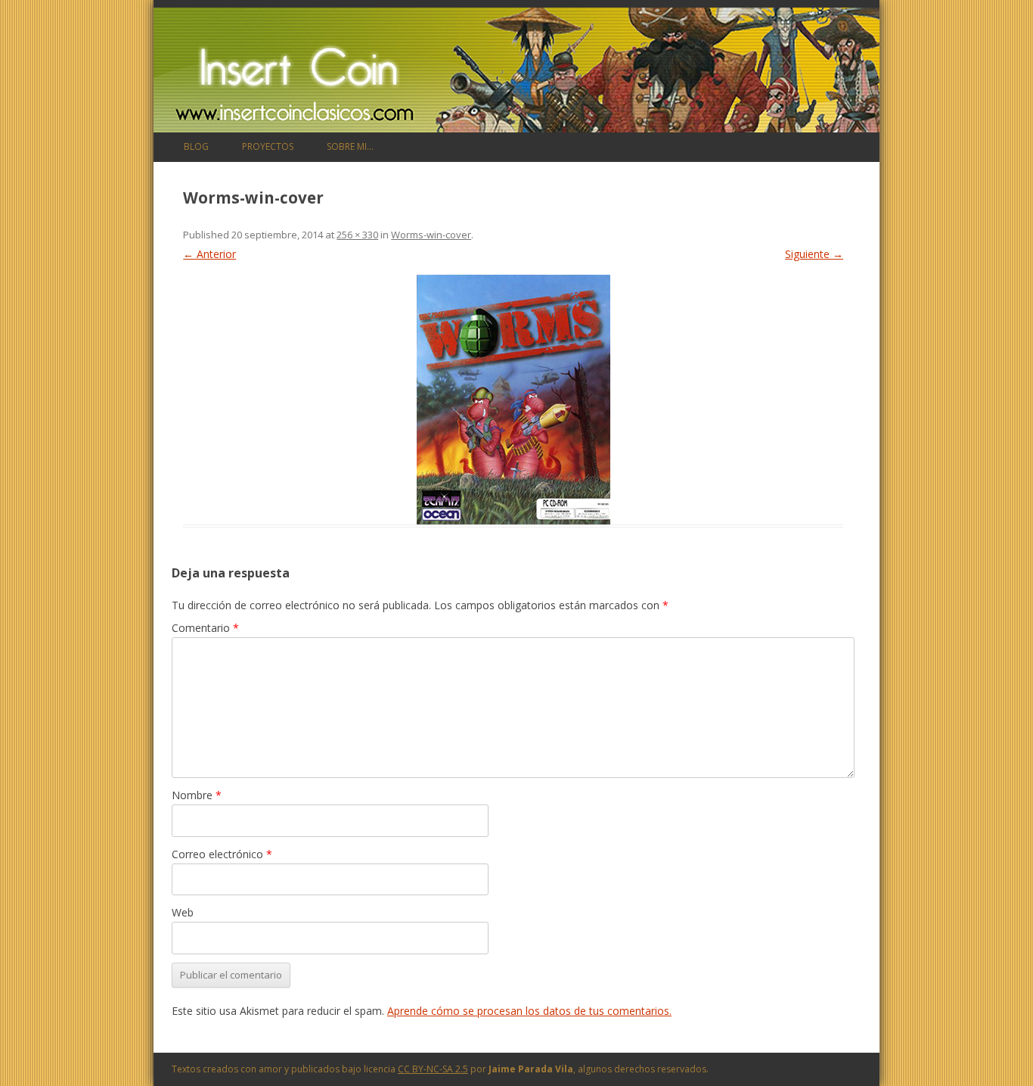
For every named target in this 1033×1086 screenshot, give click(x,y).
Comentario (205, 628)
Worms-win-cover (431, 234)
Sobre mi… (350, 146)
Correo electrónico (222, 854)
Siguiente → (814, 254)
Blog (196, 146)
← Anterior (209, 254)
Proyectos (267, 146)
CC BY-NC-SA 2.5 (433, 1069)
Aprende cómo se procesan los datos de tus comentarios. (529, 1011)
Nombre (197, 795)
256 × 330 (357, 234)
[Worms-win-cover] (513, 399)
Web (183, 912)
